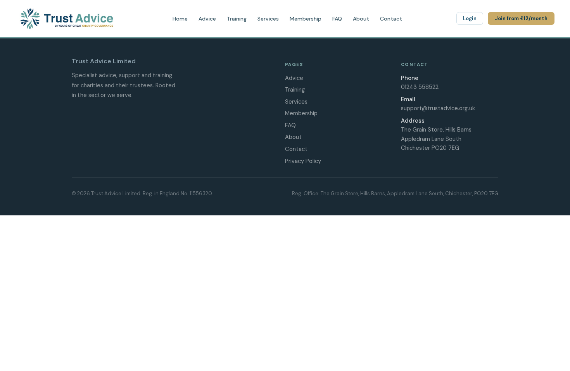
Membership (305, 18)
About (361, 18)
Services (268, 18)
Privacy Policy (303, 161)
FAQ (337, 18)
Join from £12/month (521, 18)
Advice (207, 18)
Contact (391, 18)
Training (237, 18)
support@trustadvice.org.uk (438, 108)
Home (180, 18)
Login (470, 18)
